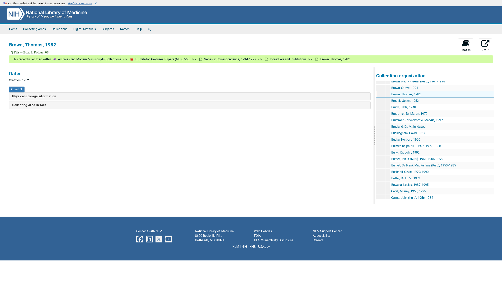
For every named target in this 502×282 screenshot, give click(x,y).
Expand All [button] (16, 89)
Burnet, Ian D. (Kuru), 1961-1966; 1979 (417, 159)
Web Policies (263, 231)
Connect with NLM (149, 231)
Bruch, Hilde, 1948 (403, 107)
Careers (318, 240)
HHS (252, 247)
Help (139, 29)
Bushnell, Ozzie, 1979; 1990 (410, 172)
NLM (235, 247)
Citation (466, 50)
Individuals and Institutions (288, 59)
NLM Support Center (327, 231)
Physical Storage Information (34, 96)
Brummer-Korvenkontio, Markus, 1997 (417, 120)
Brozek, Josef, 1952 (405, 101)
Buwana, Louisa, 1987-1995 (410, 185)
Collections (59, 29)
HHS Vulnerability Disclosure (273, 240)
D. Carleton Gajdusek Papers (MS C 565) (162, 59)
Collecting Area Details (29, 105)
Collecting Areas (34, 29)
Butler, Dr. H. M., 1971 (405, 178)
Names (125, 29)
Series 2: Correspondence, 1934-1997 (230, 59)
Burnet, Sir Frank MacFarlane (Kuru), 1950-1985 (423, 165)
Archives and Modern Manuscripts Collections (89, 59)
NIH (244, 247)
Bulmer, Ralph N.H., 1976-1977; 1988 (416, 146)
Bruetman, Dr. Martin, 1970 (409, 114)
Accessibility (321, 236)
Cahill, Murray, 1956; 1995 (408, 191)
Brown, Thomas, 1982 (406, 94)
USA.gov (264, 247)
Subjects (108, 29)
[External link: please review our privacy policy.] (139, 239)
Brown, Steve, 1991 (404, 88)
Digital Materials (84, 29)
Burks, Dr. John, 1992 (405, 152)
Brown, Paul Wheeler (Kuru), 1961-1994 (418, 81)
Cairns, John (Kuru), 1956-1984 (412, 198)
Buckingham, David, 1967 (408, 133)
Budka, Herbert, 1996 (405, 139)
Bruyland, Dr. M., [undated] (408, 126)
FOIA (257, 236)
